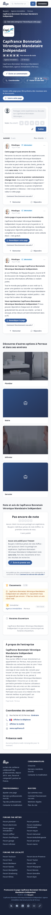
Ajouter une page (10, 792)
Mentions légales (35, 802)
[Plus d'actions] (44, 145)
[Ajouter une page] (33, 4)
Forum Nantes (8, 867)
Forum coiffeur (9, 834)
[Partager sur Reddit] (28, 905)
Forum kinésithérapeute (36, 837)
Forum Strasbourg (10, 873)
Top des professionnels (12, 802)
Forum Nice (7, 860)
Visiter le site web (36, 80)
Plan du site (32, 805)
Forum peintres (33, 821)
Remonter (16, 202)
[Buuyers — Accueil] (6, 4)
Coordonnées (14, 80)
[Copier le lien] (39, 905)
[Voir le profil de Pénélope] (7, 146)
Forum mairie (32, 844)
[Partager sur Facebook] (17, 905)
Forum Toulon (32, 860)
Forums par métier (12, 817)
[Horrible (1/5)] (21, 123)
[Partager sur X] (11, 905)
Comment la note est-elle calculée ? (32, 574)
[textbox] (28, 113)
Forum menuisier (34, 834)
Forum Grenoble (33, 873)
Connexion (42, 4)
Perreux (27, 608)
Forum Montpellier (10, 870)
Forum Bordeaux (9, 863)
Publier (41, 129)
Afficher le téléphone (22, 719)
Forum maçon (32, 831)
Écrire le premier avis (21, 562)
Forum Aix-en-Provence (36, 856)
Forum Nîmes (8, 877)
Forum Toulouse (9, 856)
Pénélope (15, 145)
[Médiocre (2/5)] (27, 123)
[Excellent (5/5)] (42, 123)
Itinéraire (35, 715)
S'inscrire (31, 766)
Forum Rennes (32, 870)
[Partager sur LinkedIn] (22, 905)
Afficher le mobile (17, 724)
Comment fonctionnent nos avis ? (20, 196)
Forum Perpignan (34, 867)
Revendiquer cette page (18, 240)
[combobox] (19, 3)
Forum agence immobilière (8, 829)
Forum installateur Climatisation (34, 826)
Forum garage (8, 841)
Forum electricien (10, 825)
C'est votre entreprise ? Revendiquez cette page (23, 22)
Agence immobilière (11, 60)
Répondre (38, 202)
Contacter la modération (37, 775)
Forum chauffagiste (10, 837)
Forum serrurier (33, 841)
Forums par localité (13, 852)
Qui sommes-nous (35, 792)
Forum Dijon (32, 877)
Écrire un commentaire (18, 74)
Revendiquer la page (17, 320)
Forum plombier (9, 821)
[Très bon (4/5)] (37, 123)
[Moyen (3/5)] (32, 123)
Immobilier (14, 605)
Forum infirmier (9, 844)
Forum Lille (31, 863)
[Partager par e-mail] (34, 905)
